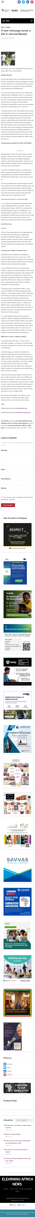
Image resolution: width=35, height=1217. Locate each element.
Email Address (6, 479)
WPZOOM (21, 1200)
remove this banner (24, 1214)
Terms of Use (14, 1189)
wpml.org (15, 1212)
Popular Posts (8, 1120)
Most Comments (22, 1120)
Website (4, 488)
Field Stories (5, 27)
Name (3, 469)
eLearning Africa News (17, 1182)
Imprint (5, 1189)
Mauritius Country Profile (13, 1134)
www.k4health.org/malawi (22, 412)
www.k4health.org (6, 224)
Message (4, 450)
